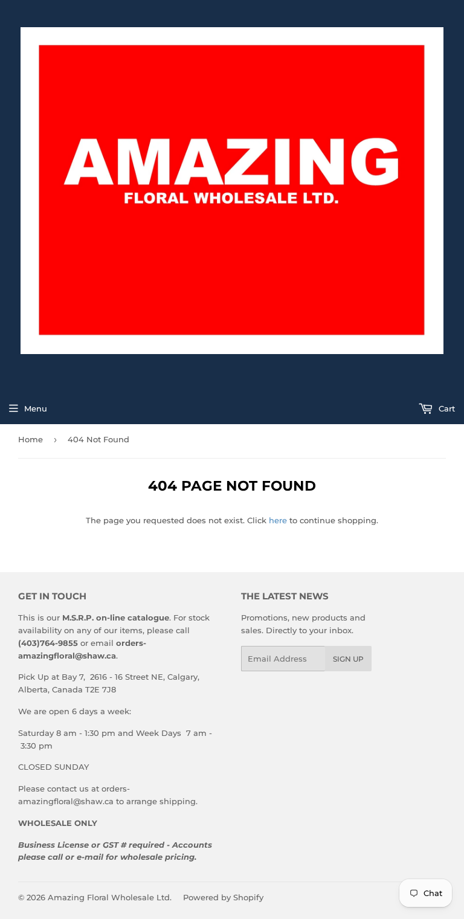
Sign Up (348, 658)
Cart (445, 408)
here (278, 520)
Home (30, 439)
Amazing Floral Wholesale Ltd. (110, 897)
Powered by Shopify (223, 897)
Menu (35, 408)
